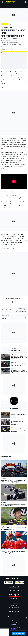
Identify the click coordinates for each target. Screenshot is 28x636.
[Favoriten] (25, 47)
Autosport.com (14, 605)
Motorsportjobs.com (14, 603)
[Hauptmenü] (2, 2)
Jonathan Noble (5, 47)
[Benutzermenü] (25, 2)
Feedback (14, 613)
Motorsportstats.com (14, 607)
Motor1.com (14, 600)
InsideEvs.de (14, 598)
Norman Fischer (4, 46)
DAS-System (17, 73)
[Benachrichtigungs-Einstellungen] (15, 302)
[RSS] (21, 590)
